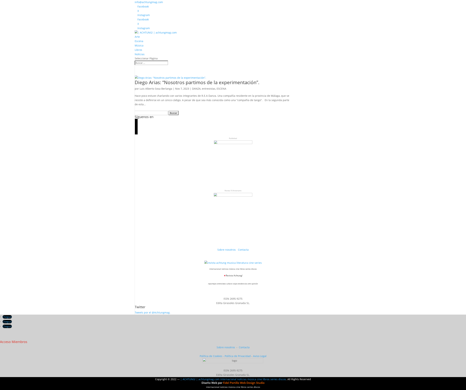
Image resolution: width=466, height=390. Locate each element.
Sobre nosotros (226, 249)
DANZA (196, 88)
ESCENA (221, 88)
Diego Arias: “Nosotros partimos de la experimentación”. (197, 82)
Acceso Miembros (13, 342)
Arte (137, 36)
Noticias (140, 54)
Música (139, 45)
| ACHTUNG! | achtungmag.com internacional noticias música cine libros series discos (233, 379)
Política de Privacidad (238, 356)
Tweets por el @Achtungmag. (152, 312)
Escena (139, 41)
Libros (138, 50)
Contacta (243, 249)
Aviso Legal (259, 356)
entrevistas (208, 88)
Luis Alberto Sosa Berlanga (156, 88)
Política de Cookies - (212, 356)
